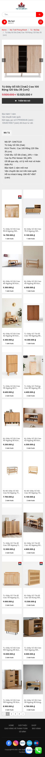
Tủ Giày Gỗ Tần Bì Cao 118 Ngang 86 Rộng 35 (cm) (32, 335)
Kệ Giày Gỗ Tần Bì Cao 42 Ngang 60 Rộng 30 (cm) (32, 544)
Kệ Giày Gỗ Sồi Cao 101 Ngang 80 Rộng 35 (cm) (11, 439)
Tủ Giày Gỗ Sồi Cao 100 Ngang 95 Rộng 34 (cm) (11, 649)
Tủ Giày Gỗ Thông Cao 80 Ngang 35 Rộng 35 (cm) (32, 387)
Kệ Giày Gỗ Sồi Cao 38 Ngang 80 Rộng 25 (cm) (32, 701)
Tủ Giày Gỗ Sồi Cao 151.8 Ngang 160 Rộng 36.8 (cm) (11, 230)
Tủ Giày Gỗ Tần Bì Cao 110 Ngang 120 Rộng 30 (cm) (11, 596)
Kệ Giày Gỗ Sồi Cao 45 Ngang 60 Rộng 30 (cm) (11, 282)
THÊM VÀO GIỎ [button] (23, 101)
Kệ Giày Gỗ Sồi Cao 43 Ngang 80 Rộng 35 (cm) (32, 439)
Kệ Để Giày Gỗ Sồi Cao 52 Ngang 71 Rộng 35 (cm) (10, 492)
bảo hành (36, 729)
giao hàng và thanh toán (16, 729)
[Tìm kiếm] (39, 14)
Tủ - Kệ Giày (34, 30)
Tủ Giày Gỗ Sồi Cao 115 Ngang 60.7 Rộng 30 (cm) (11, 387)
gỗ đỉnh (22, 732)
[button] (4, 60)
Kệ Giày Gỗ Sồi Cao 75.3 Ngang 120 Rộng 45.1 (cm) (32, 230)
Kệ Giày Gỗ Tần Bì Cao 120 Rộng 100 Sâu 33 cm (32, 596)
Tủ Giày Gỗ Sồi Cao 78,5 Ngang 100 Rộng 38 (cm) (32, 649)
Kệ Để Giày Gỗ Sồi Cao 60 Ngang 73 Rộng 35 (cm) (32, 492)
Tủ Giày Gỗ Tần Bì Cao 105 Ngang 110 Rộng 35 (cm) (11, 544)
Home (4, 30)
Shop (34, 725)
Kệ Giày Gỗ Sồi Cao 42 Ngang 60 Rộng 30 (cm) (11, 335)
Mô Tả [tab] (7, 133)
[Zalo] (28, 750)
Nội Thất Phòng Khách (18, 30)
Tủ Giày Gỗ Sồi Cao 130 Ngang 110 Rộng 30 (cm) (11, 701)
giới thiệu (22, 725)
